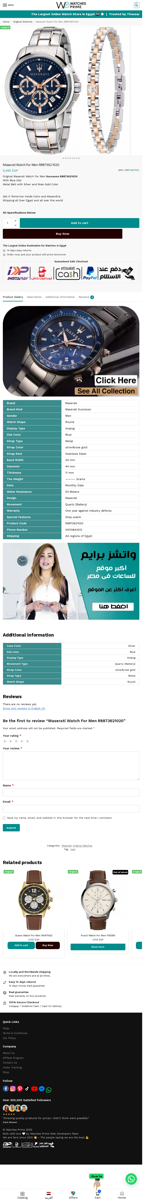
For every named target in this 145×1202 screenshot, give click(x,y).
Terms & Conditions (15, 1033)
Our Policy (9, 1037)
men (73, 849)
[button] (136, 5)
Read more (97, 946)
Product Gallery (13, 296)
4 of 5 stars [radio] (22, 741)
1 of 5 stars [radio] (5, 741)
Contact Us (10, 1062)
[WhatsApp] (49, 1090)
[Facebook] (6, 1089)
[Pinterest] (20, 1089)
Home (6, 21)
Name (8, 785)
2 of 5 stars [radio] (10, 741)
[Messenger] (42, 1088)
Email (8, 801)
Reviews (86, 296)
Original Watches (22, 21)
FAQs (6, 1028)
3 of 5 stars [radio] (16, 741)
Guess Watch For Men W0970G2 (33, 935)
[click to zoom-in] (64, 90)
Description (34, 296)
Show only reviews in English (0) (24, 708)
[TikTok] (27, 1089)
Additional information (60, 296)
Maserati (67, 845)
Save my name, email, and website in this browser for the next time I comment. (59, 817)
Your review (12, 748)
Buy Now (62, 233)
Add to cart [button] (21, 945)
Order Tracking (12, 1067)
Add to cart (79, 223)
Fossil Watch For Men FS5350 (98, 935)
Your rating (12, 735)
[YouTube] (34, 1088)
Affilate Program (13, 1057)
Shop (6, 1072)
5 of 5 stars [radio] (27, 741)
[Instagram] (13, 1088)
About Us (9, 1052)
